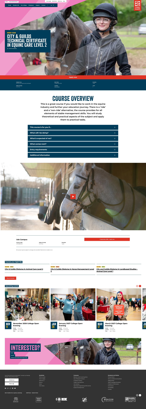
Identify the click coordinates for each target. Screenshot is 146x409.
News (64, 1)
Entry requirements (38, 149)
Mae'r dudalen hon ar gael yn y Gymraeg (13, 393)
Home (6, 1)
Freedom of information (113, 384)
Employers (31, 5)
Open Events (54, 1)
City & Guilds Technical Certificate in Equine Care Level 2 (13, 1)
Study (9, 5)
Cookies (110, 389)
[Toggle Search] (53, 5)
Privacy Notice (111, 377)
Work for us (60, 1)
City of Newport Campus (79, 379)
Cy (51, 5)
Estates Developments (79, 387)
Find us (11, 384)
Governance (110, 386)
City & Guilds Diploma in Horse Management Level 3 (72, 270)
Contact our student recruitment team (19, 357)
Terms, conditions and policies (115, 379)
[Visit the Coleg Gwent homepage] (137, 5)
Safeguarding (111, 380)
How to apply (48, 1)
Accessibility (110, 387)
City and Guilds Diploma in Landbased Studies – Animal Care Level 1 (117, 270)
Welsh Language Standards (114, 382)
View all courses (10, 278)
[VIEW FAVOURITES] (138, 407)
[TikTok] (10, 388)
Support (38, 5)
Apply (12, 353)
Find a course (42, 377)
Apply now (73, 77)
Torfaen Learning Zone (79, 382)
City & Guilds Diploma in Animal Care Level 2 (24, 269)
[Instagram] (7, 388)
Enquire (12, 355)
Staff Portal (28, 393)
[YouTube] (15, 388)
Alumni (40, 382)
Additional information (40, 155)
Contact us (11, 380)
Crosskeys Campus (78, 380)
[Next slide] (140, 286)
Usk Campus (56, 87)
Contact (43, 5)
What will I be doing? (39, 133)
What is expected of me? (40, 138)
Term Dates (41, 386)
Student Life (16, 5)
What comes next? (38, 144)
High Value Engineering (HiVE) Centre (82, 386)
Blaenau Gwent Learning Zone (80, 377)
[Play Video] (73, 196)
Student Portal (35, 393)
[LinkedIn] (12, 388)
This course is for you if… (40, 127)
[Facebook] (5, 388)
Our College (24, 5)
